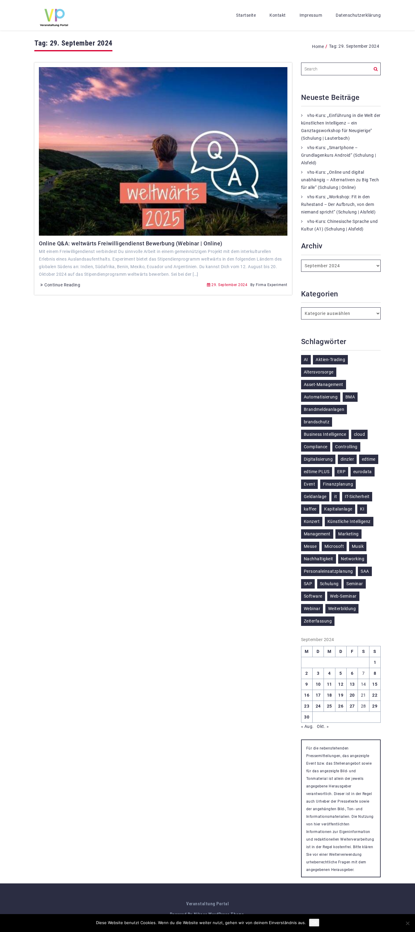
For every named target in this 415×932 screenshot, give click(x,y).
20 (352, 695)
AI (306, 359)
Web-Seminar (343, 596)
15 (374, 684)
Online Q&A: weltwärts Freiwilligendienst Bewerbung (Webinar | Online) (130, 243)
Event (309, 484)
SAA (365, 571)
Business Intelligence (325, 434)
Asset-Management (323, 384)
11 (329, 684)
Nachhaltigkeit (318, 558)
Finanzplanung (338, 484)
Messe (310, 546)
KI (362, 509)
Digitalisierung (318, 459)
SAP (308, 583)
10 (318, 684)
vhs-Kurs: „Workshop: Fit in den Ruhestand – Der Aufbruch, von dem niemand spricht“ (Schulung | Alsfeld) (338, 204)
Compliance (316, 446)
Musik (358, 546)
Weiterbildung (342, 608)
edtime (369, 459)
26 (340, 706)
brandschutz (317, 421)
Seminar (354, 583)
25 (329, 706)
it (335, 496)
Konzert (312, 521)
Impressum (311, 15)
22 (374, 695)
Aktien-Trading (330, 359)
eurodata (362, 471)
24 (318, 706)
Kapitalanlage (338, 509)
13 (352, 684)
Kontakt (277, 15)
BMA (350, 396)
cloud (359, 434)
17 (318, 695)
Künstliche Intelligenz (349, 521)
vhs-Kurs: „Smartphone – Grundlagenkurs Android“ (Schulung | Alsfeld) (338, 155)
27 (352, 706)
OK (314, 922)
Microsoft (334, 546)
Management (317, 533)
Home (318, 46)
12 (340, 684)
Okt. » (323, 726)
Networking (352, 558)
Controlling (346, 446)
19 (340, 695)
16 (306, 695)
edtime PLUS (317, 471)
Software (313, 596)
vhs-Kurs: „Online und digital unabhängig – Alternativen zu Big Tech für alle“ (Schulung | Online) (340, 180)
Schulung (329, 583)
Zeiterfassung (318, 621)
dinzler (347, 459)
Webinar (312, 608)
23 (306, 706)
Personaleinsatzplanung (328, 571)
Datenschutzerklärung (358, 15)
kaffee (310, 509)
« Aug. (307, 726)
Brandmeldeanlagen (324, 409)
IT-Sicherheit (357, 496)
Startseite (246, 15)
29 (374, 706)
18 (329, 695)
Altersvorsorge (319, 372)
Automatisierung (321, 396)
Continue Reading (62, 284)
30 (306, 717)
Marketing (348, 533)
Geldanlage (315, 496)
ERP (341, 471)
